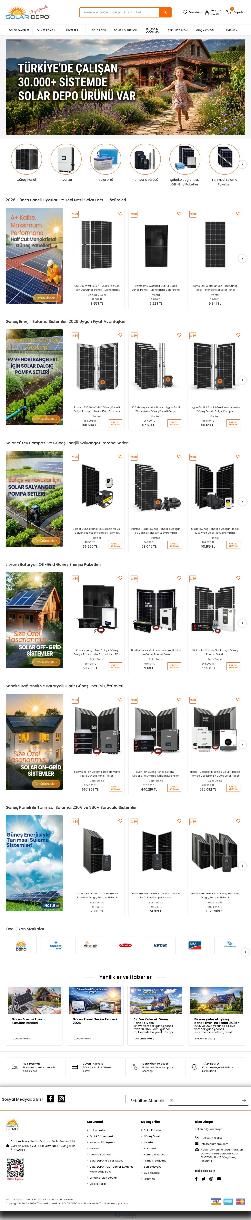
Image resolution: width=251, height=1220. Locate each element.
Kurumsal (95, 1122)
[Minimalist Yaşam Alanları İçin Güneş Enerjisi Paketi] (156, 609)
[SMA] (160, 945)
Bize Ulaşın (204, 1122)
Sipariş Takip (98, 1184)
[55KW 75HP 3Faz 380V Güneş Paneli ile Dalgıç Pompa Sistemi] (156, 852)
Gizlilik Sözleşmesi (101, 1136)
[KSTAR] (125, 945)
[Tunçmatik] (56, 945)
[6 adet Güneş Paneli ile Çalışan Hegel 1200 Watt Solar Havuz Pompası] (156, 487)
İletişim (94, 1148)
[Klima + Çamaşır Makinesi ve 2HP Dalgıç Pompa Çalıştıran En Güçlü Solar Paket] (156, 730)
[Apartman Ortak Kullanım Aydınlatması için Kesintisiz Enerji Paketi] (215, 600)
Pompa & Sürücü (154, 1154)
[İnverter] (26, 159)
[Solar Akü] (66, 159)
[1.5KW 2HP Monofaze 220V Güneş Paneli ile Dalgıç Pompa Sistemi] (97, 852)
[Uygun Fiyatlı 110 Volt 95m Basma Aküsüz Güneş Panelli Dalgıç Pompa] (156, 366)
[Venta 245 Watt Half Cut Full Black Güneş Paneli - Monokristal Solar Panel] (97, 245)
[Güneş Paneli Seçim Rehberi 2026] (95, 1000)
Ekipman (149, 1179)
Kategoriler (150, 1122)
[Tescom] (21, 945)
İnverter (149, 1142)
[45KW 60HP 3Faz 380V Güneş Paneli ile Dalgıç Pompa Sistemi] (215, 843)
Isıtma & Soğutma (155, 1160)
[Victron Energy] (195, 945)
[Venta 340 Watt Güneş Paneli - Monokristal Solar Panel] (215, 236)
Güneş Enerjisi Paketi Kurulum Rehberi (28, 1020)
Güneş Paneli (152, 1136)
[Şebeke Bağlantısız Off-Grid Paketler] (145, 159)
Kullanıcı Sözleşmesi (102, 1142)
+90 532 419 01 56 (211, 1138)
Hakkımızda (97, 1130)
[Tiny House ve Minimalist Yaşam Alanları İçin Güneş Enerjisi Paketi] (97, 609)
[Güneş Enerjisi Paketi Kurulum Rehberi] (34, 1000)
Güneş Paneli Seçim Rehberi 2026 (95, 1020)
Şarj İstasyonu (153, 1167)
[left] (8, 164)
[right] (242, 164)
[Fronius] (90, 945)
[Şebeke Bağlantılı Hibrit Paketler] (224, 159)
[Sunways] (230, 952)
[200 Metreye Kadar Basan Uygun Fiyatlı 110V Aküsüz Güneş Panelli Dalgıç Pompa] (97, 366)
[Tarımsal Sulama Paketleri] (185, 159)
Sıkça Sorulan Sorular (103, 1178)
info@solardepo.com (214, 1144)
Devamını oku (22, 1038)
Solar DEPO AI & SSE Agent (106, 1160)
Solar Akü (150, 1148)
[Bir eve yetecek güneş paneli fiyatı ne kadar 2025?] (216, 1000)
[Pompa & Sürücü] (105, 159)
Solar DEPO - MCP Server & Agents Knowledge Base (111, 1169)
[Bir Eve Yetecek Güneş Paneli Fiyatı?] (156, 1000)
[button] (235, 12)
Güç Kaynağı (152, 1173)
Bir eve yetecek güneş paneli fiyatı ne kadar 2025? (216, 1020)
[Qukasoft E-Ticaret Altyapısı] (125, 1215)
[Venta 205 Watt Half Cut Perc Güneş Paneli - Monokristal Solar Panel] (156, 245)
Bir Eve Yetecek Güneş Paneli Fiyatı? (151, 1020)
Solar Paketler (153, 1130)
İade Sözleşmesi (100, 1154)
